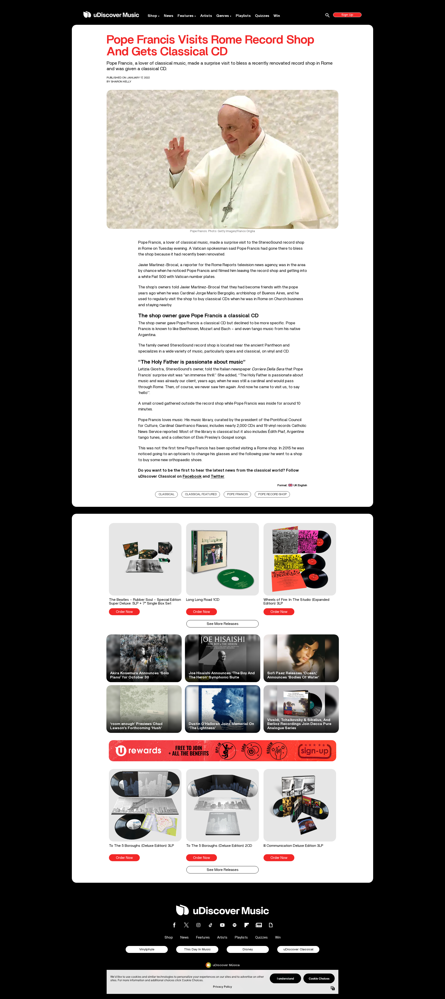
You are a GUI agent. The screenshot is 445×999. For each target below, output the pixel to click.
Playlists (243, 16)
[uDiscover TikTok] (210, 925)
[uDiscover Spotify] (234, 925)
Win (276, 16)
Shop (152, 16)
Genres (222, 16)
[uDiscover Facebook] (174, 925)
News (168, 16)
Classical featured (201, 494)
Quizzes (262, 16)
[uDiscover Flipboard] (246, 925)
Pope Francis (237, 494)
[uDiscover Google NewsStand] (258, 925)
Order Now (124, 612)
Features (186, 16)
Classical (167, 494)
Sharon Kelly (121, 81)
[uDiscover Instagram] (198, 925)
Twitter (217, 476)
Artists (206, 16)
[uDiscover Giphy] (270, 925)
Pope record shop (272, 494)
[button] (145, 569)
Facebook (192, 476)
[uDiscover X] (186, 925)
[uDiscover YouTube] (222, 925)
